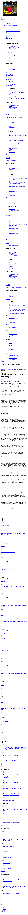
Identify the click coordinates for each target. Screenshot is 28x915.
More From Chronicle (8, 524)
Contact (5, 907)
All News (8, 128)
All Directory (9, 52)
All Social (8, 299)
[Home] (1, 18)
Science (2, 361)
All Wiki (8, 257)
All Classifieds (9, 85)
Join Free (9, 23)
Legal (4, 910)
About (4, 909)
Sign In (4, 23)
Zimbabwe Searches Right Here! (10, 25)
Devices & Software (4, 650)
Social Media (6, 525)
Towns (4, 911)
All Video (8, 172)
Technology (3, 527)
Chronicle (6, 381)
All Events (8, 215)
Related (5, 522)
